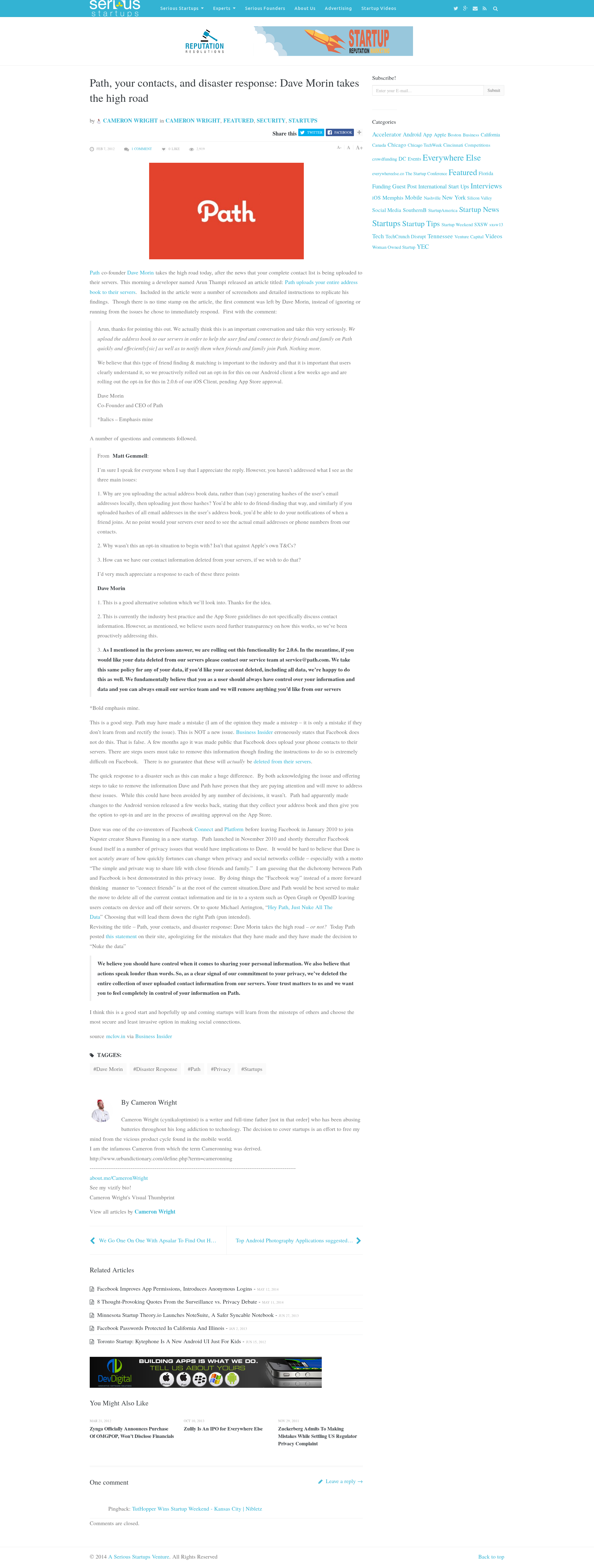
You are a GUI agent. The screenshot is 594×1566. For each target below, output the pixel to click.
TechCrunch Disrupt (405, 236)
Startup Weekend (457, 224)
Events (414, 158)
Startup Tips (421, 223)
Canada (379, 145)
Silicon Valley (479, 198)
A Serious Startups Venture (138, 1556)
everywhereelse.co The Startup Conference (409, 173)
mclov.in (115, 1036)
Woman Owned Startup (393, 247)
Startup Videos (378, 8)
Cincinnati (453, 145)
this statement (121, 936)
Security (271, 120)
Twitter (314, 132)
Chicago (397, 144)
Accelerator (386, 134)
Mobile (413, 197)
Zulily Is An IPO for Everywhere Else (223, 1428)
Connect (204, 829)
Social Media (386, 210)
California (490, 134)
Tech (378, 236)
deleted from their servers (282, 761)
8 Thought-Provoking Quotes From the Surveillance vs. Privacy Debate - (190, 1301)
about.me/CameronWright (119, 1177)
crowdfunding (384, 159)
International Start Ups (443, 186)
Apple (440, 134)
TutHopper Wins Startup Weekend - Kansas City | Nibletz (197, 1508)
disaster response (156, 1068)
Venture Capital (469, 236)
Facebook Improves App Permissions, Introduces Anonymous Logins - (187, 1288)
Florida (486, 173)
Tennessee (440, 236)
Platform (233, 829)
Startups (303, 120)
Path (95, 272)
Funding (381, 186)
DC (402, 158)
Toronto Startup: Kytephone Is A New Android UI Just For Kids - (181, 1341)
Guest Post (404, 186)
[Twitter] (457, 8)
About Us (305, 8)
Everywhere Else (452, 157)
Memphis (392, 197)
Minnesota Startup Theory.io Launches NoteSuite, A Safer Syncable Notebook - (197, 1314)
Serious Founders (265, 8)
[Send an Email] (476, 8)
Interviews (486, 185)
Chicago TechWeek (425, 145)
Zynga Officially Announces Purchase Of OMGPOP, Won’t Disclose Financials (132, 1432)
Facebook (343, 132)
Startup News (479, 209)
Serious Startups (179, 8)
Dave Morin (140, 272)
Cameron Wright (129, 120)
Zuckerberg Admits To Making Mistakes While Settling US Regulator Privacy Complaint (317, 1436)
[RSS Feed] (486, 8)
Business (471, 135)
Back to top (491, 1556)
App (427, 134)
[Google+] (466, 8)
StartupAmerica (443, 210)
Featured (238, 120)
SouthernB (415, 210)
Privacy (222, 1068)
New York (454, 197)
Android (412, 134)
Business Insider (254, 732)
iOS (376, 197)
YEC (423, 246)
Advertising (338, 8)
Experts (221, 8)
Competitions (477, 145)
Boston (454, 135)
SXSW (481, 224)
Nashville (432, 198)
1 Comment (141, 148)
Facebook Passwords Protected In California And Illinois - (171, 1327)
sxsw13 (496, 224)
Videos (493, 236)
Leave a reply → (343, 1481)
